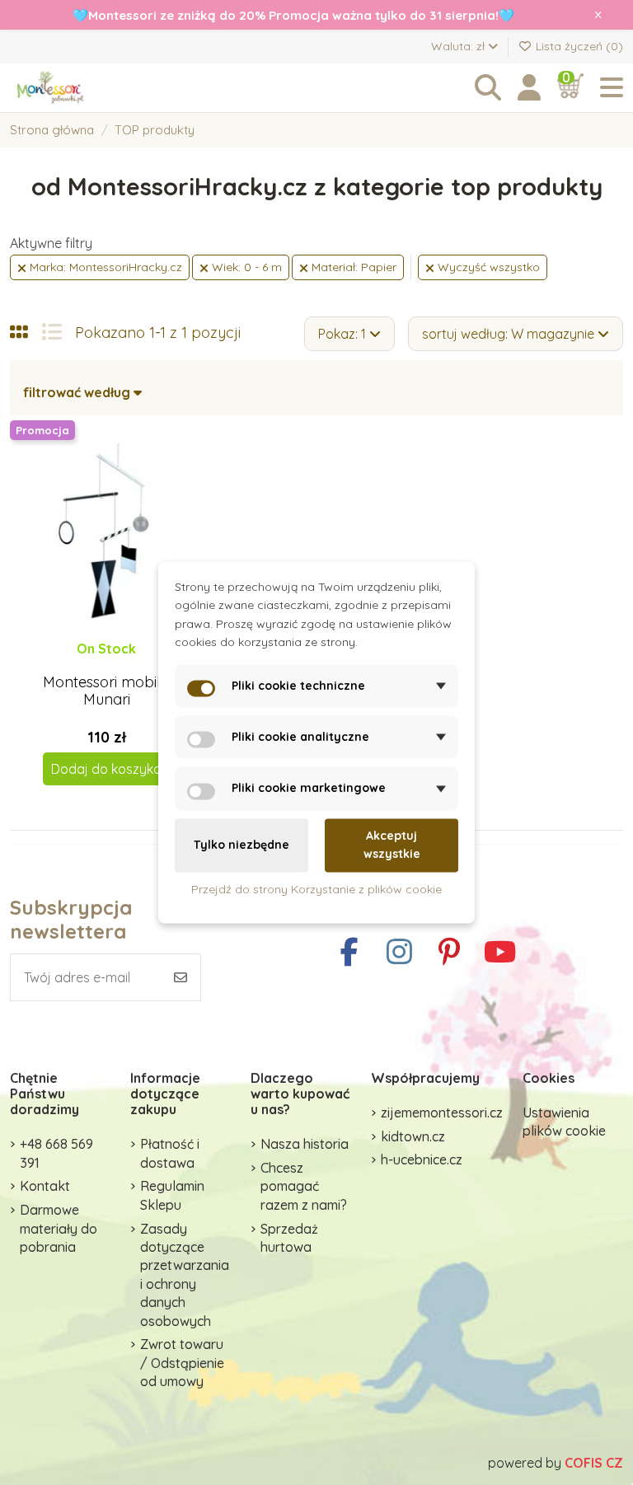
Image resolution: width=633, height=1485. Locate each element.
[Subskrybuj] (180, 977)
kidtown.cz (413, 1136)
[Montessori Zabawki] (100, 87)
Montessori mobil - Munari (106, 691)
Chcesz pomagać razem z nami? (303, 1186)
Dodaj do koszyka (106, 769)
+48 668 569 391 (56, 1153)
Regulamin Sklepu (172, 1195)
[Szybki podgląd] (120, 665)
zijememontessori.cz (442, 1112)
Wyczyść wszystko (487, 267)
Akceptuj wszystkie (391, 844)
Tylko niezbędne (241, 845)
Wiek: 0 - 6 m (245, 267)
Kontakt (45, 1186)
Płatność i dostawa (169, 1153)
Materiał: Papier (352, 267)
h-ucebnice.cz (421, 1159)
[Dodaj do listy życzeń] (92, 665)
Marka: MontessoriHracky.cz (104, 267)
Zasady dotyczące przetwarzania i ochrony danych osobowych (184, 1274)
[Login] (529, 87)
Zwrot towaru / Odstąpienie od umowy (182, 1362)
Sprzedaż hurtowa (289, 1237)
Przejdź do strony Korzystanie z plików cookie (316, 889)
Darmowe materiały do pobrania (58, 1228)
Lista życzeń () (577, 46)
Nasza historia (304, 1144)
